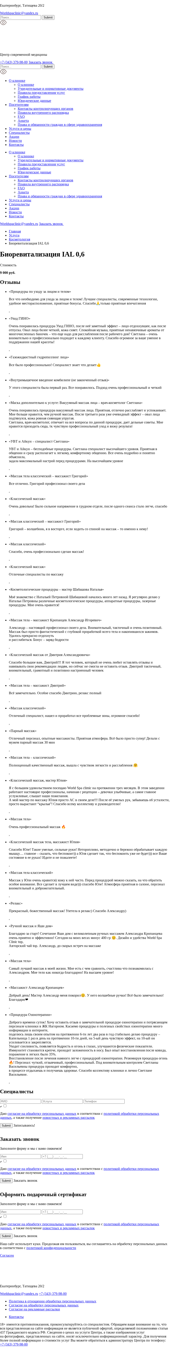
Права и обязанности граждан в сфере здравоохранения (60, 124)
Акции (14, 136)
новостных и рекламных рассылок (68, 1117)
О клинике (17, 80)
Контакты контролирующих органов (45, 108)
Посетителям (19, 104)
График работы (29, 96)
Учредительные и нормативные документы (50, 88)
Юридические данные (34, 100)
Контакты (16, 144)
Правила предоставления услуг (41, 92)
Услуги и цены (20, 128)
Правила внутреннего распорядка (43, 112)
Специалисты (19, 132)
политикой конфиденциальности (51, 1248)
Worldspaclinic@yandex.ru (19, 13)
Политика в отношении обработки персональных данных (52, 1301)
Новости (15, 140)
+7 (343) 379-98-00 (14, 62)
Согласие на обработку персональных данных (44, 1305)
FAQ (21, 116)
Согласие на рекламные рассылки (34, 1309)
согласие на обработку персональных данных (42, 1113)
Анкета (23, 120)
